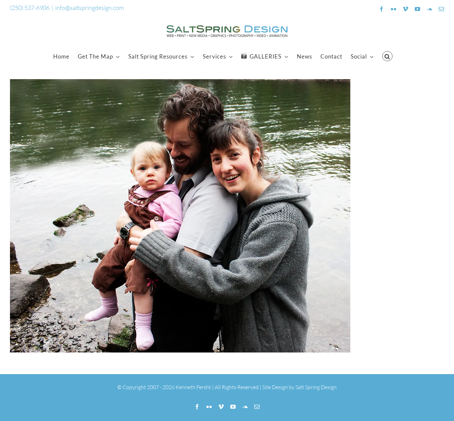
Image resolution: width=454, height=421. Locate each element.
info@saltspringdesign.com (89, 7)
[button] (387, 56)
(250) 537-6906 (30, 7)
